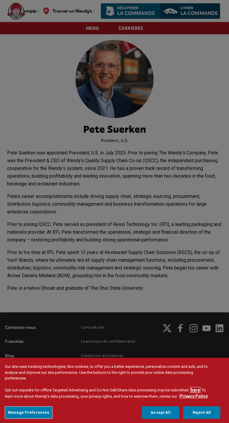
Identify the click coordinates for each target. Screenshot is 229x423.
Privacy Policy (194, 396)
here (195, 390)
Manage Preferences (28, 412)
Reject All (202, 412)
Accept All (160, 412)
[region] (114, 390)
